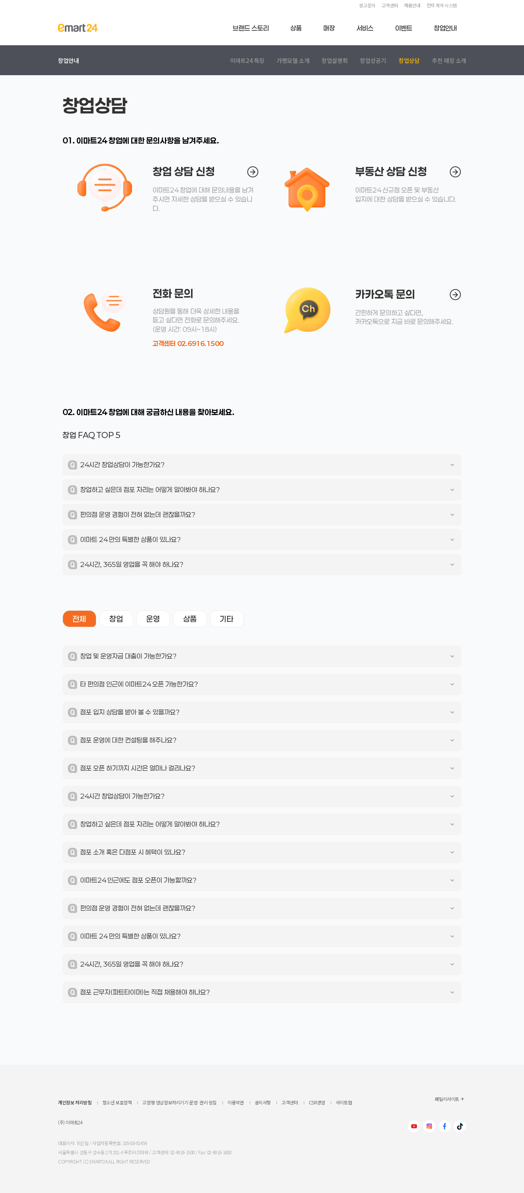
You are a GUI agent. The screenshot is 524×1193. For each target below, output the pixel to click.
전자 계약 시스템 (442, 5)
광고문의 (367, 5)
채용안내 (412, 5)
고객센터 (390, 5)
